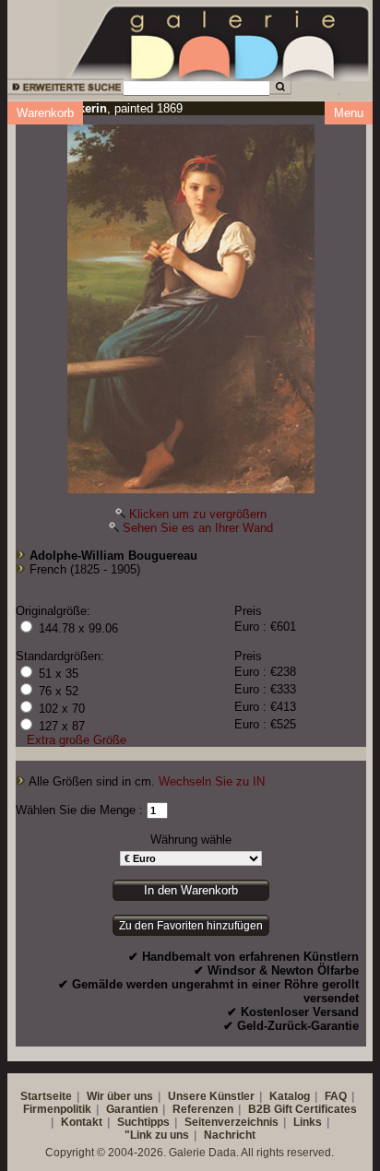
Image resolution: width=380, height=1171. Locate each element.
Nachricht (229, 1135)
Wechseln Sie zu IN (212, 781)
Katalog (289, 1096)
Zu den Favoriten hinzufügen (191, 925)
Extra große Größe (76, 740)
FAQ (336, 1096)
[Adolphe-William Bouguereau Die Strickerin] (191, 304)
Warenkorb (45, 113)
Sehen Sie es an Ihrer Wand (198, 528)
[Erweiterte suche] (64, 90)
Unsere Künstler (211, 1096)
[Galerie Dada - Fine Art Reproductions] (219, 39)
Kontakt (81, 1122)
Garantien (132, 1109)
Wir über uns (120, 1096)
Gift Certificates (315, 1109)
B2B (259, 1109)
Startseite (46, 1096)
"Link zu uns (157, 1135)
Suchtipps (143, 1122)
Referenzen (202, 1109)
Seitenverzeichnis (231, 1122)
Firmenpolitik (57, 1109)
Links (307, 1122)
